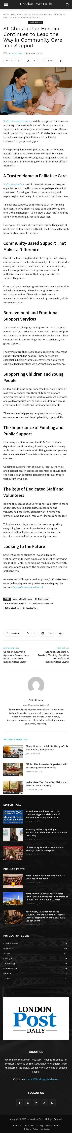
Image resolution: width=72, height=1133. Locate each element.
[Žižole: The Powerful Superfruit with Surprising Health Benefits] (13, 769)
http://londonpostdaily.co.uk (36, 705)
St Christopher (42, 599)
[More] (60, 61)
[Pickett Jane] (5, 53)
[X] (44, 1102)
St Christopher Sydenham (41, 603)
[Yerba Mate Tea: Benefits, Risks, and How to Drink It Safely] (13, 787)
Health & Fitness (19, 14)
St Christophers (12, 608)
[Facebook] (19, 1102)
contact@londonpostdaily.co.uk (42, 1079)
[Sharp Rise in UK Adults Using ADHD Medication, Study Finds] (13, 751)
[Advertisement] (30, 615)
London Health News (22, 599)
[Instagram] (27, 1102)
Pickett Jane (17, 53)
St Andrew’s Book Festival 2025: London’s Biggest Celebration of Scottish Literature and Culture (43, 814)
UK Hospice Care (30, 608)
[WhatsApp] (52, 1102)
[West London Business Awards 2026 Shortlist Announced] (13, 881)
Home (6, 14)
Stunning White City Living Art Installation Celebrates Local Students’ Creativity (47, 832)
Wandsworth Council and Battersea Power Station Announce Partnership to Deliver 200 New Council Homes (47, 896)
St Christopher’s (12, 184)
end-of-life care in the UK (28, 587)
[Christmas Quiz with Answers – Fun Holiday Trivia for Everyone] (13, 853)
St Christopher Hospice (16, 121)
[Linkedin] (36, 1102)
